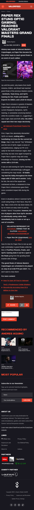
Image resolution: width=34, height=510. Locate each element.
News (8, 11)
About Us (4, 449)
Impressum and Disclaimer (23, 495)
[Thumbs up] (21, 305)
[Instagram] (18, 505)
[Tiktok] (22, 505)
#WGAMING (22, 231)
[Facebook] (15, 505)
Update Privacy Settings (18, 498)
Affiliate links (6, 439)
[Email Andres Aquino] (26, 305)
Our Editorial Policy (23, 442)
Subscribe (26, 400)
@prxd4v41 (11, 229)
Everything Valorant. (23, 1)
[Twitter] (11, 505)
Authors (20, 449)
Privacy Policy (22, 439)
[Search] (31, 6)
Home (3, 11)
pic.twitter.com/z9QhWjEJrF (18, 234)
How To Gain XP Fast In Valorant (15, 280)
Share (13, 305)
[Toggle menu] (2, 6)
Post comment (9, 319)
